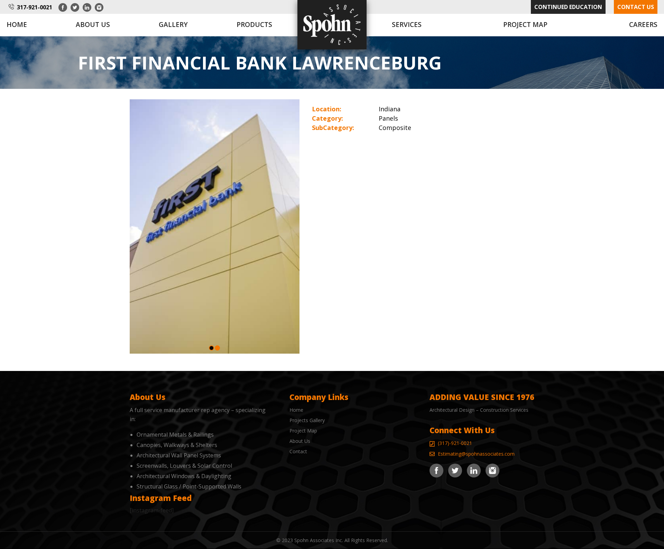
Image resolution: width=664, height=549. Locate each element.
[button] (211, 348)
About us (93, 24)
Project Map (525, 24)
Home (17, 24)
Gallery (173, 24)
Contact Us (635, 7)
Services (407, 24)
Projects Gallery (307, 420)
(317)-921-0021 (455, 443)
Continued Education (568, 7)
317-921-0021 (34, 7)
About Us (299, 441)
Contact (298, 451)
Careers (643, 24)
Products (254, 24)
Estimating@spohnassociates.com (476, 453)
